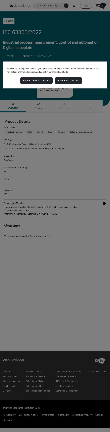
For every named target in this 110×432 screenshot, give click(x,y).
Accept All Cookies (68, 80)
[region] (55, 74)
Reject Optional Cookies (36, 80)
